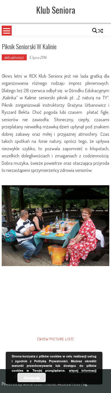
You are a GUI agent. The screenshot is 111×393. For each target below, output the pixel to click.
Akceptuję (31, 377)
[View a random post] (100, 31)
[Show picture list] (55, 339)
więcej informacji (83, 370)
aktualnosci (14, 57)
